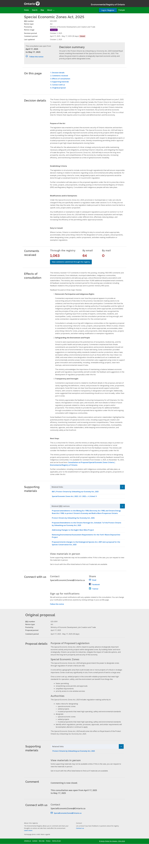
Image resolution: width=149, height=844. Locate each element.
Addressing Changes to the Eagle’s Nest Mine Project (73, 530)
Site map (41, 840)
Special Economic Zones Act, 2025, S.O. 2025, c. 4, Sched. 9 (74, 496)
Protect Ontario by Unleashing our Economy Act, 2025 (74, 751)
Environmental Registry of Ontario (108, 4)
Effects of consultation (61, 79)
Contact (34, 840)
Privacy (48, 840)
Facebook (96, 584)
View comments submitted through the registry (71, 262)
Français (121, 10)
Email (94, 580)
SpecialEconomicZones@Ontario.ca (67, 813)
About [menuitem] (49, 10)
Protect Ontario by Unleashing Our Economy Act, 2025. (73, 518)
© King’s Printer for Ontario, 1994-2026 (112, 841)
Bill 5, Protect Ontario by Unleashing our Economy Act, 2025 (75, 491)
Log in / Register (107, 10)
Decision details (58, 72)
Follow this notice (36, 57)
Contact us (80, 828)
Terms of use (56, 840)
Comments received (60, 76)
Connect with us (58, 85)
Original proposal (59, 88)
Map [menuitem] (42, 10)
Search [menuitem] (34, 10)
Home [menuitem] (26, 10)
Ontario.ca (27, 840)
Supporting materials (60, 82)
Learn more (28, 830)
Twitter (95, 589)
